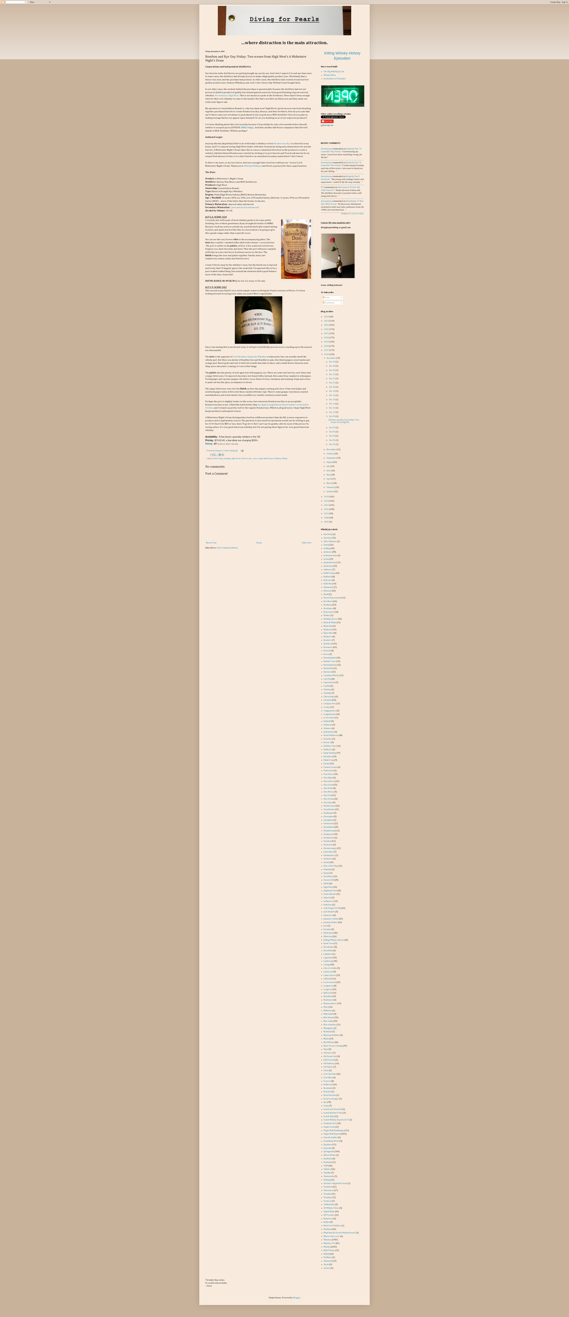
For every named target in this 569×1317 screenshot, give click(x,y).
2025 (326, 317)
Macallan (327, 996)
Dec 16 (332, 395)
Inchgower (328, 901)
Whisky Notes (329, 75)
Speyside (327, 1148)
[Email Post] (241, 451)
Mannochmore (330, 1003)
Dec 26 (332, 370)
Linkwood (328, 972)
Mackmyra (328, 1000)
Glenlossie (328, 845)
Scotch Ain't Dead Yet (332, 1109)
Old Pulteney (329, 1063)
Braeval (326, 651)
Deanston (327, 739)
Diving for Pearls (222, 451)
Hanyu (326, 873)
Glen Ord (327, 795)
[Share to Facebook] (219, 454)
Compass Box (329, 704)
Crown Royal (329, 718)
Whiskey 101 (329, 1243)
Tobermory (328, 1190)
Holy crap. (246, 127)
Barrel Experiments (332, 598)
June (329, 471)
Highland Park (330, 891)
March (330, 483)
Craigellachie (329, 714)
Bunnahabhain (330, 665)
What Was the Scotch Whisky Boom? (339, 1233)
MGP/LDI (327, 993)
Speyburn (327, 1145)
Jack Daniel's (329, 912)
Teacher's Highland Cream (335, 1183)
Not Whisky (328, 1042)
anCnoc (326, 1268)
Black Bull (328, 626)
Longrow (327, 989)
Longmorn (328, 986)
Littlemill (327, 979)
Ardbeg (326, 548)
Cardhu (326, 686)
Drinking (227, 459)
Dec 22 (332, 379)
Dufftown (327, 750)
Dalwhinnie (328, 732)
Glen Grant (328, 785)
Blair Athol (328, 633)
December (331, 358)
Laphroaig (328, 961)
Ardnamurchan (330, 556)
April (329, 479)
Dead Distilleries (330, 735)
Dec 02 (332, 440)
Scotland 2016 (329, 1123)
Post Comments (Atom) (227, 548)
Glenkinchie (328, 838)
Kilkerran (327, 936)
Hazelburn (328, 876)
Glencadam (328, 817)
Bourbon (327, 644)
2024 (326, 321)
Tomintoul (328, 1197)
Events (326, 764)
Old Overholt (329, 1060)
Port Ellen (327, 1078)
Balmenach (328, 587)
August (330, 462)
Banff (326, 594)
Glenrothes (328, 852)
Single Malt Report (265, 459)
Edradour (327, 757)
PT (322, 187)
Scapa (326, 1106)
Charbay (327, 690)
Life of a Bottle (330, 968)
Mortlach (327, 1032)
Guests (326, 862)
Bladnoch (327, 630)
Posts (327, 298)
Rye (250, 459)
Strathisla (327, 1159)
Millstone (327, 1011)
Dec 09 (332, 416)
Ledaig (326, 965)
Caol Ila (326, 679)
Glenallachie (328, 809)
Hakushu (327, 869)
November (332, 450)
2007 (326, 522)
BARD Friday (218, 459)
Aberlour (327, 538)
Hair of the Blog (330, 866)
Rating (208, 443)
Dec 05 (332, 436)
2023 (326, 325)
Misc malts (328, 1021)
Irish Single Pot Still (332, 908)
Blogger (296, 1298)
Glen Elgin (328, 778)
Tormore (327, 1201)
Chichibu (327, 693)
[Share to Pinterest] (222, 454)
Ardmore (327, 552)
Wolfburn (327, 1257)
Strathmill (327, 1162)
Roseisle (327, 1092)
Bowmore (328, 647)
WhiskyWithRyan (253, 166)
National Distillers (331, 1035)
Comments (329, 303)
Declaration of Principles (334, 79)
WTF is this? (328, 1215)
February (331, 487)
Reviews (244, 459)
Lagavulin (327, 958)
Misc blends (328, 1018)
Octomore (327, 1053)
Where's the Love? (331, 1236)
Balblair (327, 577)
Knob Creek (328, 943)
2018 (326, 346)
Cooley (326, 707)
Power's (327, 1081)
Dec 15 (332, 400)
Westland (327, 1229)
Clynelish (327, 700)
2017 (326, 350)
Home (259, 543)
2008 (326, 518)
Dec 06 (332, 432)
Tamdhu (327, 1173)
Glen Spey (327, 802)
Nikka (326, 1039)
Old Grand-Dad (330, 1056)
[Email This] (211, 454)
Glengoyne (328, 834)
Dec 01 (332, 444)
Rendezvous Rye (282, 143)
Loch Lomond (329, 982)
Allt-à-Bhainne (330, 541)
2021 (326, 333)
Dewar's (327, 742)
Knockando (328, 947)
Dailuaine (327, 725)
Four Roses (328, 774)
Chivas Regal (329, 697)
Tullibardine (329, 1204)
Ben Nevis (328, 601)
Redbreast (327, 1085)
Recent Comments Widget (355, 213)
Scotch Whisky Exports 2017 (336, 1120)
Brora (326, 654)
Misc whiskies (329, 1025)
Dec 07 (332, 428)
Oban (325, 1049)
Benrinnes (328, 608)
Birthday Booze (330, 619)
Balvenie (327, 591)
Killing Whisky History (333, 940)
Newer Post (211, 543)
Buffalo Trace (329, 661)
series (255, 459)
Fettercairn (328, 771)
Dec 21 (332, 383)
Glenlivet (327, 841)
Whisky (284, 459)
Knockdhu (328, 951)
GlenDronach (329, 806)
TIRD (325, 1166)
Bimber (326, 615)
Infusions (327, 905)
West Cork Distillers (332, 1226)
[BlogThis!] (214, 454)
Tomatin (327, 1194)
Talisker (327, 1169)
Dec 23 (332, 374)
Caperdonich (329, 682)
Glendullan (328, 820)
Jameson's (328, 915)
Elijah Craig (328, 760)
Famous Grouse (330, 767)
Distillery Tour (329, 746)
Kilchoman (328, 933)
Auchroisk (328, 566)
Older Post (306, 543)
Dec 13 (332, 408)
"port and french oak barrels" (245, 207)
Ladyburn (327, 954)
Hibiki (326, 884)
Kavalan (327, 929)
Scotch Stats (328, 1116)
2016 (326, 354)
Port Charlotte (329, 1074)
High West (236, 459)
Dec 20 (332, 387)
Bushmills (327, 668)
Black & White (329, 623)
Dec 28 (332, 366)
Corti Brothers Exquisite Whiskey (249, 357)
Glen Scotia (328, 799)
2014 (326, 501)
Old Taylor (328, 1067)
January (330, 491)
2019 (326, 342)
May (329, 475)
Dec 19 (332, 391)
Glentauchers (329, 855)
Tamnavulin (328, 1176)
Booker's (327, 640)
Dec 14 (332, 404)
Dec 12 (332, 412)
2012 (326, 509)
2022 (326, 329)
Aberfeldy (327, 534)
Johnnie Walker (330, 922)
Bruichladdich (329, 658)
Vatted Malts (328, 1212)
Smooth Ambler (330, 1137)
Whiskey (277, 459)
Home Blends (329, 894)
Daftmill (327, 721)
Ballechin (327, 584)
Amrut (326, 545)
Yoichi (326, 1264)
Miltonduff (328, 1014)
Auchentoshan (329, 562)
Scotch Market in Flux (333, 1113)
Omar (326, 1070)
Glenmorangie (329, 848)
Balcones (327, 580)
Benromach (328, 612)
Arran (326, 559)
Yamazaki (327, 1261)
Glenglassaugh (330, 831)
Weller (326, 1222)
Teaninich (327, 1187)
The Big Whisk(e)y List (333, 72)
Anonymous (326, 149)
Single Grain (328, 1127)
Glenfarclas (328, 824)
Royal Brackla (329, 1095)
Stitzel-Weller (329, 1155)
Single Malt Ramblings (333, 1130)
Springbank (328, 1152)
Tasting (326, 1180)
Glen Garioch (329, 781)
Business (327, 672)
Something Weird (331, 1141)
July (328, 466)
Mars (325, 1007)
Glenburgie (328, 813)
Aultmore (327, 570)
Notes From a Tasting (333, 1046)
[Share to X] (217, 454)
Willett (326, 1254)
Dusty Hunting (329, 753)
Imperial (327, 898)
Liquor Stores (329, 975)
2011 (326, 514)
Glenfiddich (328, 827)
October (330, 454)
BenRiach (327, 605)
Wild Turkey (329, 1250)
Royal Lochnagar (331, 1099)
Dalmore (327, 728)
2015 (326, 497)
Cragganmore (329, 711)
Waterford (328, 1219)
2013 (326, 505)
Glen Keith (328, 788)
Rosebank (327, 1088)
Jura (325, 926)
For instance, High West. (227, 95)
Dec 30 (332, 362)
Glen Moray (328, 792)
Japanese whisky (331, 919)
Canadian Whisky (331, 675)
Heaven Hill (328, 880)
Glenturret (328, 859)
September (332, 458)
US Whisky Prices (331, 1208)
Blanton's (327, 637)
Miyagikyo (328, 1028)
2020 (326, 338)
